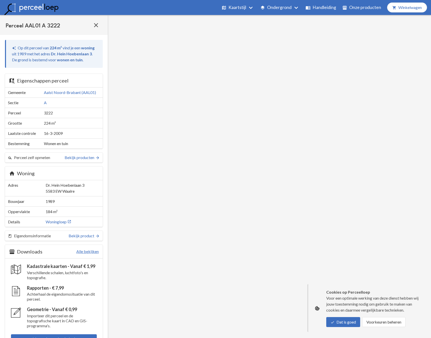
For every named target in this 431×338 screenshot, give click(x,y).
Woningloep (56, 221)
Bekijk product (81, 235)
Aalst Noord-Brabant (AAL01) (70, 92)
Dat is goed (346, 322)
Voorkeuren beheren (383, 322)
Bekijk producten (79, 157)
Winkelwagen (410, 7)
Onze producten (365, 7)
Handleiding (324, 7)
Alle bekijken (87, 251)
